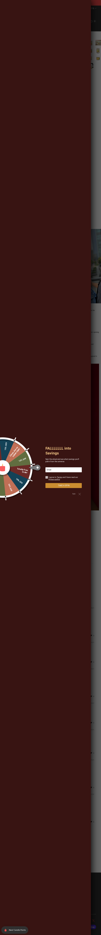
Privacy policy (54, 479)
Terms (59, 477)
